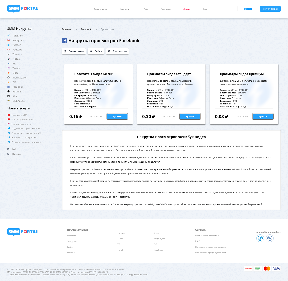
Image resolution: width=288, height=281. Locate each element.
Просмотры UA (19, 114)
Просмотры (120, 51)
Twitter (16, 44)
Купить (117, 116)
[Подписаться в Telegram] (261, 242)
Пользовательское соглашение (210, 247)
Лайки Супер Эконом (23, 119)
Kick (14, 96)
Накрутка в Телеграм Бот (25, 137)
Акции (187, 8)
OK (14, 82)
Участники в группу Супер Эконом (30, 132)
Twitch (16, 68)
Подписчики (76, 51)
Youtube (17, 49)
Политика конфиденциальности (211, 252)
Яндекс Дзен (19, 77)
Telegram (17, 35)
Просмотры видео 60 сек (93, 74)
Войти (248, 8)
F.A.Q (197, 241)
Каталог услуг (100, 8)
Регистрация (270, 8)
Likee (15, 72)
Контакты (165, 8)
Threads (17, 54)
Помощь (16, 153)
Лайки (98, 51)
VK (14, 63)
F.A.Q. (145, 8)
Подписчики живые (22, 123)
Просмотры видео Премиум (242, 74)
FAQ (14, 149)
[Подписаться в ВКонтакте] (270, 242)
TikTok (16, 58)
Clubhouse (18, 100)
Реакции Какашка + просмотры (28, 141)
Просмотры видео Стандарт (169, 74)
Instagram (18, 40)
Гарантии (125, 8)
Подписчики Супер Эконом (26, 128)
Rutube (16, 91)
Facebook (17, 86)
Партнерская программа (207, 235)
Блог (205, 8)
